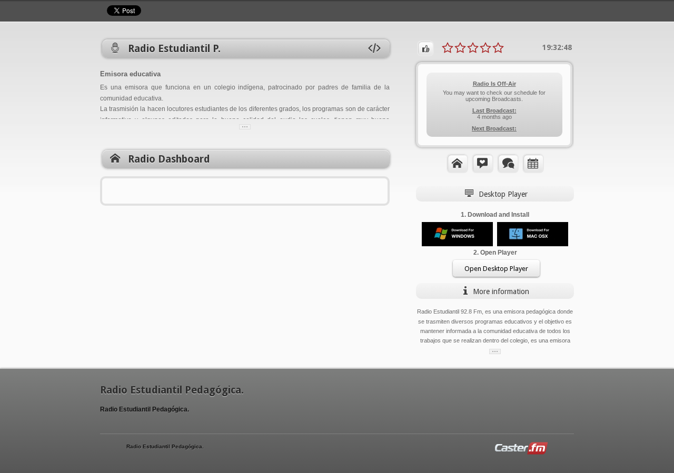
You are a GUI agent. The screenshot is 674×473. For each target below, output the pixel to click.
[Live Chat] (507, 163)
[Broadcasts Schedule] (533, 163)
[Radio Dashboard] (457, 163)
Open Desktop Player (496, 269)
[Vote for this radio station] (425, 48)
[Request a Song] (482, 163)
